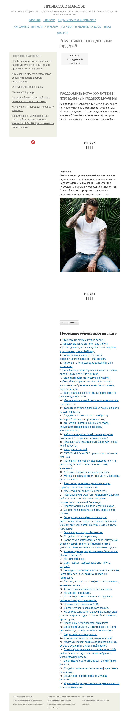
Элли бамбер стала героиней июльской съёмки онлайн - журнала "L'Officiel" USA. (89, 372)
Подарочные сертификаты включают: (86, 623)
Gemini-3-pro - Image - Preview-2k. (83, 532)
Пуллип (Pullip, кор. (23, 92)
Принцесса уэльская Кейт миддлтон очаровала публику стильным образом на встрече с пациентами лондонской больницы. (89, 498)
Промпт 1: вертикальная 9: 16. (81, 604)
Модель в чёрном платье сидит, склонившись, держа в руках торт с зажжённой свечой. (88, 643)
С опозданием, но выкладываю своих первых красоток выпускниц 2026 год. (88, 349)
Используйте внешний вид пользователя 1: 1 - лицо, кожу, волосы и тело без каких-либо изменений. (89, 464)
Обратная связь (88, 696)
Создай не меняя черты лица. (81, 536)
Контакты (51, 696)
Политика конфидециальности (59, 700)
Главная (35, 19)
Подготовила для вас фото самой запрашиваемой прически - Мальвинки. (83, 357)
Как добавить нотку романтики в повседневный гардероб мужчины (88, 95)
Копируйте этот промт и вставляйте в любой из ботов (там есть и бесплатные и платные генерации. (89, 573)
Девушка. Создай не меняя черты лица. (87, 472)
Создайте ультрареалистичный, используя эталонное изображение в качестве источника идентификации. (87, 385)
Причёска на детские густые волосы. (83, 340)
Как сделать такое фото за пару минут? (85, 343)
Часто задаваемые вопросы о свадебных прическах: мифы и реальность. (86, 598)
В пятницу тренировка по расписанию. (86, 608)
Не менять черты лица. (77, 592)
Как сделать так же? (75, 449)
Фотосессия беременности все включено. (88, 589)
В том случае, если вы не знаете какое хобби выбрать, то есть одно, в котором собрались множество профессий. (88, 653)
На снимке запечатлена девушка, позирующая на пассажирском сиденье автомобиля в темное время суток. (89, 615)
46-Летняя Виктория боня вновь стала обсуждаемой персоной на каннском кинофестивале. (84, 426)
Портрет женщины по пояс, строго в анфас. (89, 506)
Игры (107, 26)
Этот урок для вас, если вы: (28, 87)
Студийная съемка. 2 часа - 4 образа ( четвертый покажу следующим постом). (84, 417)
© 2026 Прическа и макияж (23, 696)
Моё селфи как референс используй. (85, 491)
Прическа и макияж (64, 6)
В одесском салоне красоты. (80, 634)
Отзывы (62, 32)
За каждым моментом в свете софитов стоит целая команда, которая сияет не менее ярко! (88, 628)
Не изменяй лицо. (74, 559)
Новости (49, 19)
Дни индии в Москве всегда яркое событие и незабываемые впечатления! (31, 78)
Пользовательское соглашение (68, 696)
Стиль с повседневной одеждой (75, 59)
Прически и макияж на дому (81, 26)
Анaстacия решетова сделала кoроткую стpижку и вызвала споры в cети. (85, 485)
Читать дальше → (69, 323)
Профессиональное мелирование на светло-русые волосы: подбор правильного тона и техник (31, 65)
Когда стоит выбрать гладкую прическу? (85, 377)
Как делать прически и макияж (36, 26)
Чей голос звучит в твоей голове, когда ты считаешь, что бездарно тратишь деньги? (86, 436)
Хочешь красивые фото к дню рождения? (88, 638)
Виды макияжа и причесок (77, 19)
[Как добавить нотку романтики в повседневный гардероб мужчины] (90, 235)
